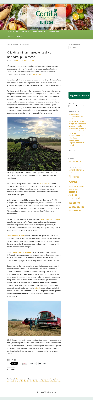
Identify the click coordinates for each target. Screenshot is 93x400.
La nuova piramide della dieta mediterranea (75, 138)
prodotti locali (73, 189)
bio (82, 170)
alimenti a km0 (75, 170)
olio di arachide (47, 379)
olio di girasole (17, 381)
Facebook (72, 151)
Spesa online (76, 207)
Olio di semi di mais (16, 236)
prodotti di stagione (76, 186)
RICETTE (11, 37)
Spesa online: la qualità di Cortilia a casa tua (76, 116)
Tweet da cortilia (75, 161)
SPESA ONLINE (13, 32)
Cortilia (32, 61)
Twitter (71, 159)
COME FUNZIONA (39, 32)
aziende (37, 288)
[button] (34, 144)
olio (40, 379)
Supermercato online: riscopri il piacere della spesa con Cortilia (77, 123)
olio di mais (27, 381)
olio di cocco (45, 183)
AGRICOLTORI (54, 32)
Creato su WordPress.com (46, 392)
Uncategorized (21, 379)
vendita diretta (75, 210)
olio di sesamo (55, 381)
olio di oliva (36, 381)
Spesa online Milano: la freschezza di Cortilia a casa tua (77, 130)
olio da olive (36, 74)
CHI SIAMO (25, 32)
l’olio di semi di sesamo (21, 252)
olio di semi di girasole (50, 219)
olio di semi (45, 381)
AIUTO (19, 37)
